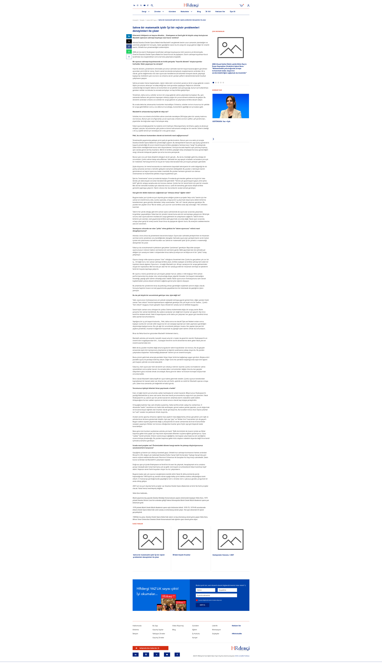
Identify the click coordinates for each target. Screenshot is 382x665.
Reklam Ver (220, 11)
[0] (241, 5)
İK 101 (208, 11)
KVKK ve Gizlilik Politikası (242, 656)
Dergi (144, 11)
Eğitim (194, 630)
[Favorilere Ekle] (129, 56)
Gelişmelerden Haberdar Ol (149, 648)
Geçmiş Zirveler (158, 637)
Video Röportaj (178, 626)
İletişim (135, 634)
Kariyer (195, 637)
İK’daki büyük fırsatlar (181, 555)
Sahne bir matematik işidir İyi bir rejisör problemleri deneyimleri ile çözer (149, 556)
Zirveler (157, 11)
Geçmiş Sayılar (158, 630)
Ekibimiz (136, 630)
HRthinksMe (237, 634)
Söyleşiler (215, 634)
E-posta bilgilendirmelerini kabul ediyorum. (210, 600)
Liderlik (215, 626)
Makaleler (185, 11)
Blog (199, 11)
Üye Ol (232, 11)
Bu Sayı (155, 626)
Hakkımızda (137, 626)
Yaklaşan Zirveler (159, 634)
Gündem (172, 11)
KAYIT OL (202, 605)
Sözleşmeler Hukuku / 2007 (223, 555)
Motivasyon (216, 630)
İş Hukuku (196, 634)
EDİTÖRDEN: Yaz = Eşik (221, 121)
